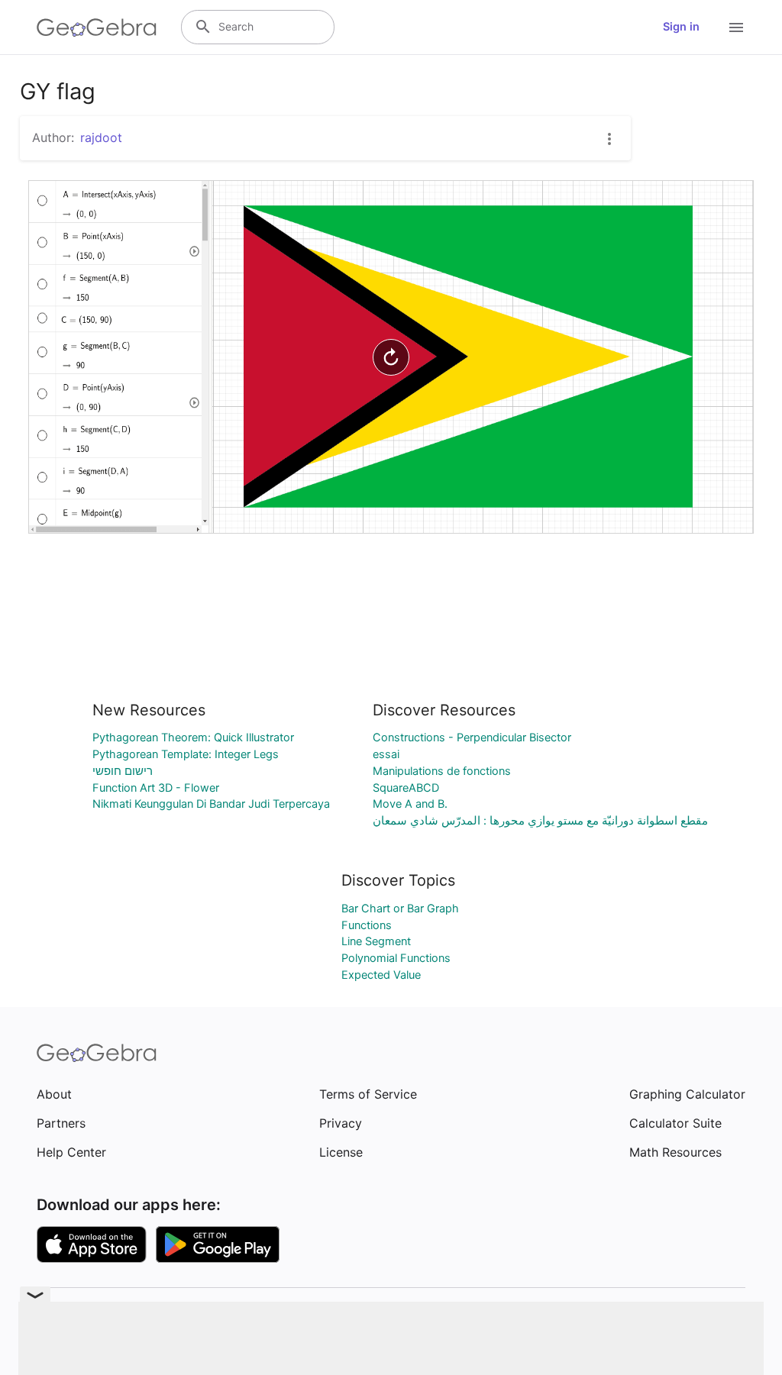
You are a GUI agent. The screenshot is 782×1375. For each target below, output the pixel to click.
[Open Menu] (736, 27)
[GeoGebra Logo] (97, 27)
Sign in (681, 27)
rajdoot (101, 137)
